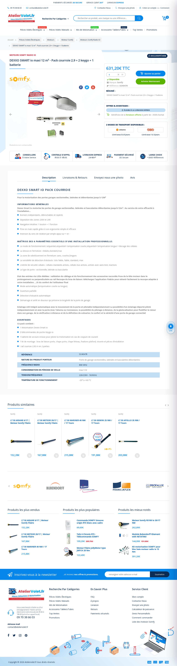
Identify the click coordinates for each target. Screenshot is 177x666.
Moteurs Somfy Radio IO (23, 55)
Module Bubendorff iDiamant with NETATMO (146, 535)
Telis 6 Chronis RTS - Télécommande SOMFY (88, 535)
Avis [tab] (132, 177)
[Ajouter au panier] (29, 455)
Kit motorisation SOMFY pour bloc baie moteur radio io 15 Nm (146, 549)
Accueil (10, 40)
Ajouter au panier (152, 73)
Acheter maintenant (150, 81)
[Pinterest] (26, 635)
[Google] (93, 87)
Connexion (164, 8)
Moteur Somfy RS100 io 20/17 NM (146, 521)
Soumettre (159, 574)
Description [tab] (49, 177)
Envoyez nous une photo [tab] (108, 177)
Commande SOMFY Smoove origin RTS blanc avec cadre (90, 521)
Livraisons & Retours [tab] (75, 177)
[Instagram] (20, 635)
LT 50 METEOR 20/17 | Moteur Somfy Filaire (47, 421)
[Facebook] (81, 87)
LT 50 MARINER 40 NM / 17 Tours (34, 547)
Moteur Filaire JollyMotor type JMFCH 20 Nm (91, 549)
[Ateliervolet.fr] (21, 18)
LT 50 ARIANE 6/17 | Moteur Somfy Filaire (20, 421)
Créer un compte (149, 8)
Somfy (120, 82)
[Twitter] (87, 87)
